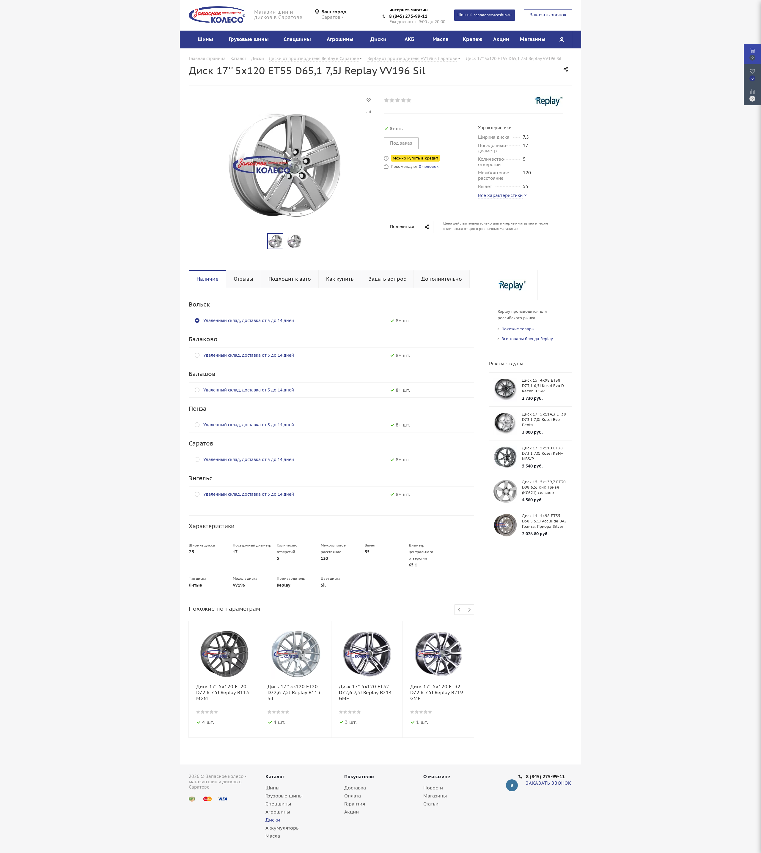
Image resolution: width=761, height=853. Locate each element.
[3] (398, 100)
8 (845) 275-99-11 (408, 16)
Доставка (355, 788)
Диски (272, 820)
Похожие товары (517, 328)
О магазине (436, 776)
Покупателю (359, 776)
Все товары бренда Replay (527, 338)
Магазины (435, 796)
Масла (272, 836)
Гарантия (354, 804)
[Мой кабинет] (561, 39)
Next (469, 610)
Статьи (430, 804)
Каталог (274, 776)
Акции (351, 812)
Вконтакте (512, 785)
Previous (459, 610)
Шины (272, 788)
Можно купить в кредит (415, 158)
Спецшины (278, 804)
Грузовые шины (284, 796)
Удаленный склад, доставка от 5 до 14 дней (248, 320)
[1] (386, 100)
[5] (409, 100)
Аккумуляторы (282, 828)
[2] (392, 100)
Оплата (352, 796)
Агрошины (277, 812)
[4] (403, 100)
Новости (433, 788)
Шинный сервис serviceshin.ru (484, 14)
